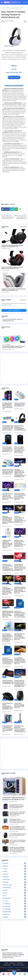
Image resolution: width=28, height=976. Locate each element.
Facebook (6, 209)
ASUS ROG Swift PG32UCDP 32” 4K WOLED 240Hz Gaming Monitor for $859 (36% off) (20, 543)
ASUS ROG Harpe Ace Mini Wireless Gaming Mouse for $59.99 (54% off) (7, 449)
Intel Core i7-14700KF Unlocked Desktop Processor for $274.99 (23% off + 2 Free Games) (20, 614)
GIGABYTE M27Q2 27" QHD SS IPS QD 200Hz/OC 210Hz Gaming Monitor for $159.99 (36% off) (20, 683)
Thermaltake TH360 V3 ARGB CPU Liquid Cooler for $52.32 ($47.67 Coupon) (13, 347)
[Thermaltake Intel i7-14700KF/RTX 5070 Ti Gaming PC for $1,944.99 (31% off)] (5, 821)
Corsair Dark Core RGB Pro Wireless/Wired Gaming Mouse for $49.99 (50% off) (7, 706)
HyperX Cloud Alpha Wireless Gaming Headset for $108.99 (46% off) (12, 267)
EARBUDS (14, 917)
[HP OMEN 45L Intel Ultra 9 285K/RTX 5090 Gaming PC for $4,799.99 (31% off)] (5, 806)
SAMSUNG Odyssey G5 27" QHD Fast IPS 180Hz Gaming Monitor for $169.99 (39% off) (20, 590)
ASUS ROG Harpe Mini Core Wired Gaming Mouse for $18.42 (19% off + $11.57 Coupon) (19, 449)
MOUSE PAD (14, 914)
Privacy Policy (7, 965)
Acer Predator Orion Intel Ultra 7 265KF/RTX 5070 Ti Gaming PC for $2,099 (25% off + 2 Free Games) (7, 637)
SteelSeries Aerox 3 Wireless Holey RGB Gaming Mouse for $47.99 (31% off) (7, 472)
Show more (23, 226)
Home (2, 7)
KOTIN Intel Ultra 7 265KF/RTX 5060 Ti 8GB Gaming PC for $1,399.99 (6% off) (17, 813)
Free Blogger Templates (13, 967)
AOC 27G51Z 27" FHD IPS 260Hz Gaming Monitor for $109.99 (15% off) (17, 842)
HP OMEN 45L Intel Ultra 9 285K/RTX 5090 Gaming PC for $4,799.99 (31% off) (7, 406)
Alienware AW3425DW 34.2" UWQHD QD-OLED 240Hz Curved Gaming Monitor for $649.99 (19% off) (20, 473)
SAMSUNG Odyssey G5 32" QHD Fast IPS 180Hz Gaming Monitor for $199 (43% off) (8, 614)
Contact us (20, 963)
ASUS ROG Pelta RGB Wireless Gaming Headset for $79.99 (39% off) (12, 246)
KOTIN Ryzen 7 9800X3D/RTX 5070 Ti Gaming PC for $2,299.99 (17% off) (14, 798)
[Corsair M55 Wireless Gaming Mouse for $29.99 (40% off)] (5, 835)
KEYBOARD (15, 876)
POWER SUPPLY (15, 898)
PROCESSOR (15, 879)
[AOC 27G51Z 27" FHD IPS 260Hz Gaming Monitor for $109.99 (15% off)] (5, 841)
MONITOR (15, 863)
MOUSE (15, 871)
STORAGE (15, 882)
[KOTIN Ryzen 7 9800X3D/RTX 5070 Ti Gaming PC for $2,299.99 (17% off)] (14, 786)
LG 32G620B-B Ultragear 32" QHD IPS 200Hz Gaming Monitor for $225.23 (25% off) (20, 660)
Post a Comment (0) (14, 310)
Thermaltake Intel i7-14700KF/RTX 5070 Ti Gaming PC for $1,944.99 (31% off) (7, 728)
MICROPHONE (14, 906)
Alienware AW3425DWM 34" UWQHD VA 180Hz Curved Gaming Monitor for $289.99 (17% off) (8, 520)
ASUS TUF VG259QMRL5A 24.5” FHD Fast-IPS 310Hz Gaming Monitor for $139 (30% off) (7, 591)
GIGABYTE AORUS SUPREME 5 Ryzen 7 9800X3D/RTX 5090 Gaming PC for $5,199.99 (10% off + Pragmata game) (17, 849)
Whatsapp (16, 209)
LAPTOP (15, 868)
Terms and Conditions (19, 965)
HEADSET (7, 7)
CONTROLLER (14, 903)
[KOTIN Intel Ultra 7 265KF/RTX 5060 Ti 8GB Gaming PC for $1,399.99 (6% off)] (5, 813)
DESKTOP (15, 866)
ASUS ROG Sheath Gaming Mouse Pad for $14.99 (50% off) (8, 682)
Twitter (12, 209)
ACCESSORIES (14, 909)
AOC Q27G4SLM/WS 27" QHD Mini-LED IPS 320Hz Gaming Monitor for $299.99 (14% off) (17, 828)
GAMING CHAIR (14, 911)
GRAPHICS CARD (15, 885)
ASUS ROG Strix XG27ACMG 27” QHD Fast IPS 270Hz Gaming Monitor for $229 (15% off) (20, 567)
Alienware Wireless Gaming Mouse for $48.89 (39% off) (19, 404)
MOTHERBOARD (15, 887)
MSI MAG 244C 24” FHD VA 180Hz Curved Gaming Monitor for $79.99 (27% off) (19, 636)
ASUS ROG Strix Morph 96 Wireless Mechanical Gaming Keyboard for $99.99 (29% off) (8, 567)
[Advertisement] (14, 187)
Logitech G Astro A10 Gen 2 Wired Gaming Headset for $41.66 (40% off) (13, 289)
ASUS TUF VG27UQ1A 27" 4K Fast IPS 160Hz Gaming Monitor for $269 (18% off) (20, 519)
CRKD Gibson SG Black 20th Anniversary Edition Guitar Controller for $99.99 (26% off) (20, 728)
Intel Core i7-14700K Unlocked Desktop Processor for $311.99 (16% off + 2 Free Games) (7, 660)
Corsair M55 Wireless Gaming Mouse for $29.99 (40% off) (19, 705)
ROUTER (15, 893)
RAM (15, 895)
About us (12, 963)
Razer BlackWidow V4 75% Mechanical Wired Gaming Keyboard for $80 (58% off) (19, 496)
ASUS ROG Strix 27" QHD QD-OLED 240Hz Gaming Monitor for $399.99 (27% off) (8, 496)
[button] (27, 2)
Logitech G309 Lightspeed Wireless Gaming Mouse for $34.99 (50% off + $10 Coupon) (7, 544)
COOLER (15, 890)
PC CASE (15, 901)
